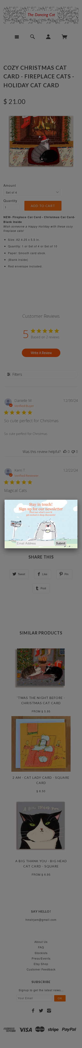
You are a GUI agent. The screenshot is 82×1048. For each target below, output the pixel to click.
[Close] (77, 500)
